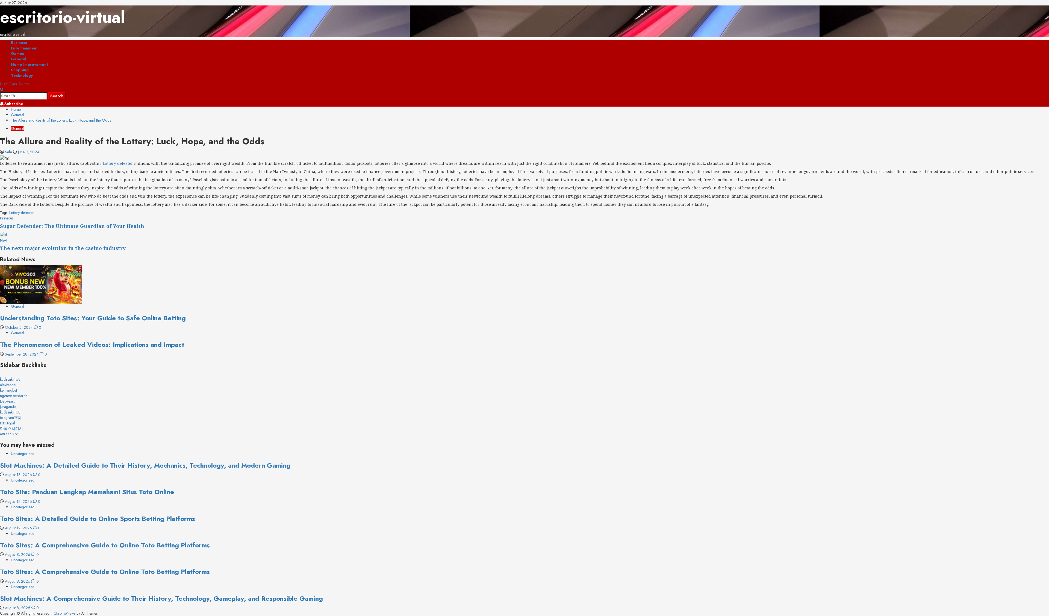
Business (19, 42)
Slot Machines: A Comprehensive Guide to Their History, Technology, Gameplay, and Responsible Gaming (161, 598)
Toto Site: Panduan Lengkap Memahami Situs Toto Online (87, 492)
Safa (9, 152)
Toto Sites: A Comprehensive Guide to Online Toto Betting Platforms (105, 545)
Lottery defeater (118, 163)
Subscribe (13, 104)
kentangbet (8, 390)
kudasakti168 (10, 379)
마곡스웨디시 (11, 428)
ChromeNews (64, 613)
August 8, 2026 (18, 554)
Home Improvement (29, 64)
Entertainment (24, 48)
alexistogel (8, 385)
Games (17, 53)
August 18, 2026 (19, 474)
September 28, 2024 (22, 354)
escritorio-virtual (62, 17)
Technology (22, 75)
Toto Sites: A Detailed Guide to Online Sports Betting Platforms (97, 518)
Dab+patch (8, 401)
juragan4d (8, 406)
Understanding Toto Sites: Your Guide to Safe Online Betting (93, 318)
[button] (2, 89)
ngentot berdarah (13, 395)
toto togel (7, 423)
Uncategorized (22, 453)
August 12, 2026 (19, 501)
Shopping (20, 70)
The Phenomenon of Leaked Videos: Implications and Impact (92, 344)
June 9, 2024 (28, 152)
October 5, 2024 (19, 327)
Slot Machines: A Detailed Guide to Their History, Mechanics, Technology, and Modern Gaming (145, 465)
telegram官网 (11, 417)
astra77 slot (8, 434)
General (18, 59)
